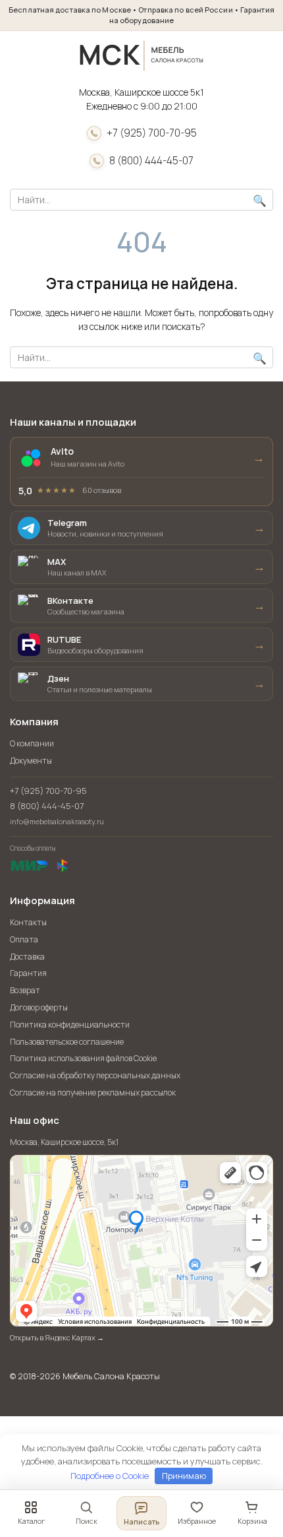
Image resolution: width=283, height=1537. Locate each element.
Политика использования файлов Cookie (83, 1058)
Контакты (28, 922)
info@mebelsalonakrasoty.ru (57, 821)
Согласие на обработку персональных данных (95, 1075)
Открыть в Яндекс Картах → (57, 1337)
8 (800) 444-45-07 (151, 161)
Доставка (27, 956)
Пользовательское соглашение (67, 1041)
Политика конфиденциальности (70, 1024)
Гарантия (28, 973)
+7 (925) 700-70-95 (152, 133)
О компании (32, 743)
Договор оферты (39, 1007)
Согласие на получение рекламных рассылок (93, 1092)
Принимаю (184, 1476)
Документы (31, 760)
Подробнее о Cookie (109, 1476)
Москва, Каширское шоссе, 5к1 (64, 1142)
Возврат (25, 990)
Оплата (24, 939)
